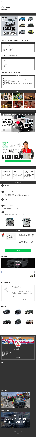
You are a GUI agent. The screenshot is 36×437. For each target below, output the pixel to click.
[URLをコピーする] (32, 272)
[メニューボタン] (34, 1)
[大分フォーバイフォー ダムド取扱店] (2, 1)
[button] (3, 272)
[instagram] (13, 296)
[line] (18, 357)
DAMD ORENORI (5, 9)
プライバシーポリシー (18, 431)
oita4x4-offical (6, 291)
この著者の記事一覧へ (23, 299)
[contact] (19, 357)
